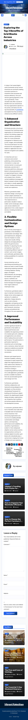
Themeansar (14, 713)
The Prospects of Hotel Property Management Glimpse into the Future (18, 452)
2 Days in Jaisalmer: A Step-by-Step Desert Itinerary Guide (14, 655)
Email (6, 584)
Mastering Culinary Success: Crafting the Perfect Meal (10, 450)
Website (6, 593)
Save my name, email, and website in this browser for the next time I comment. (13, 607)
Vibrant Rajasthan (14, 7)
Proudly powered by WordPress (9, 711)
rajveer (13, 44)
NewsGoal (23, 711)
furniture (6, 24)
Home (10, 716)
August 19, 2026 (11, 640)
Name (6, 575)
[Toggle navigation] (13, 15)
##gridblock (12, 48)
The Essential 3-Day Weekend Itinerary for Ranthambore (13, 689)
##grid (21, 46)
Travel (6, 633)
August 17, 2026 (11, 674)
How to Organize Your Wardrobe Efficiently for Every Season (14, 505)
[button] (23, 15)
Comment (7, 544)
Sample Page (16, 716)
